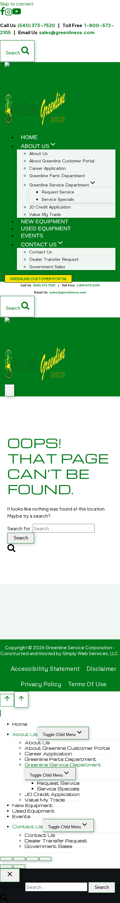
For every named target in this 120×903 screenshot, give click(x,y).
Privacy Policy (41, 683)
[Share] (32, 859)
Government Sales (47, 266)
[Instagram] (8, 13)
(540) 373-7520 (36, 25)
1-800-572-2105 (88, 285)
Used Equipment (46, 228)
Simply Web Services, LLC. (91, 653)
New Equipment (44, 221)
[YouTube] (16, 13)
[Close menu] (0, 713)
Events (32, 236)
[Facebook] (2, 13)
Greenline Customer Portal (38, 278)
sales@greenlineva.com (66, 32)
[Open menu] (9, 390)
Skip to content (17, 3)
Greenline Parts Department (57, 175)
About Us (25, 734)
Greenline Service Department (63, 764)
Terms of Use (87, 683)
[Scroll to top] (7, 700)
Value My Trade (45, 214)
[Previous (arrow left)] (6, 867)
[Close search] (10, 875)
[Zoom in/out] (6, 859)
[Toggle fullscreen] (19, 859)
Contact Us (27, 826)
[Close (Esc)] (45, 859)
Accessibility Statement (45, 668)
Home (29, 137)
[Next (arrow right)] (19, 867)
